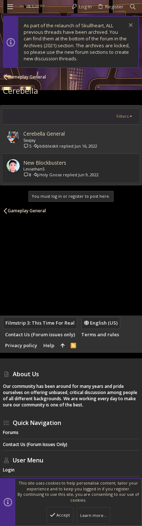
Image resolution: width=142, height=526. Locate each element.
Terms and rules (100, 334)
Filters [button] (123, 116)
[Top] (62, 345)
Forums (11, 432)
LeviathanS (33, 169)
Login (9, 470)
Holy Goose (50, 175)
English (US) (103, 323)
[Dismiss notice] (130, 26)
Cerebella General (44, 133)
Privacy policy (21, 345)
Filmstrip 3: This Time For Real (40, 323)
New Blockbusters (44, 162)
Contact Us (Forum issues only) (40, 334)
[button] (10, 6)
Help (48, 345)
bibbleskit (48, 146)
